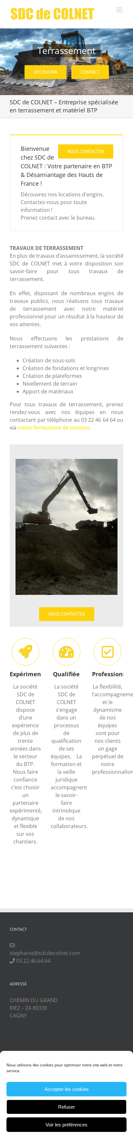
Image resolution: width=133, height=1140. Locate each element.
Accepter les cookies (67, 1089)
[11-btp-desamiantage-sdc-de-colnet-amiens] (66, 526)
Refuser (66, 1107)
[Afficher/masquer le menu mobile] (120, 9)
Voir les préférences (66, 1124)
